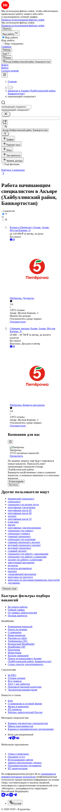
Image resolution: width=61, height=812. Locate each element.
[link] (6, 57)
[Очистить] (5, 114)
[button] (4, 65)
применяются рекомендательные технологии (28, 775)
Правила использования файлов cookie (22, 25)
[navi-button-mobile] (4, 75)
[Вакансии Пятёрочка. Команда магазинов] (34, 376)
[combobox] (16, 106)
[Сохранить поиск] (4, 122)
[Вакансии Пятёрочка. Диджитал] (34, 269)
